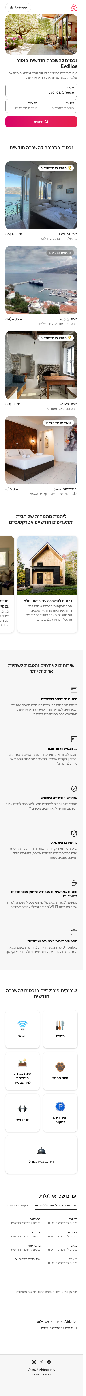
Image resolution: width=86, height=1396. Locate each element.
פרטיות (47, 1374)
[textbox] (59, 108)
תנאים (35, 1374)
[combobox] (41, 92)
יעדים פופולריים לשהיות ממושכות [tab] (56, 1205)
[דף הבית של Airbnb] (74, 7)
